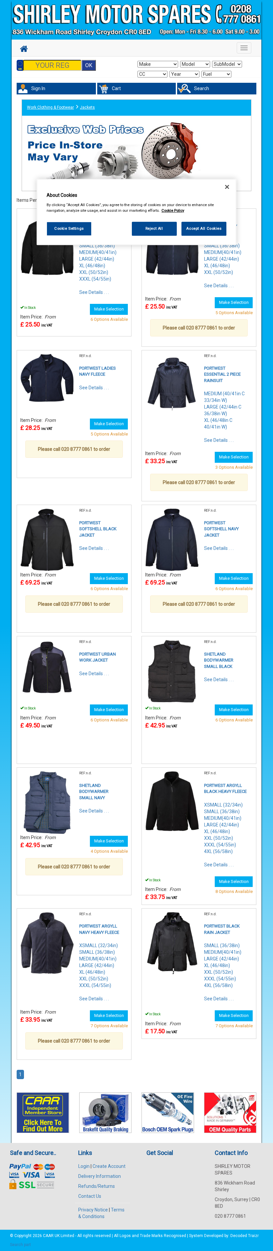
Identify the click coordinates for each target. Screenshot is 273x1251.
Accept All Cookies (203, 228)
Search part (20, 1244)
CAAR (48, 1235)
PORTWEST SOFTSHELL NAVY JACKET (221, 529)
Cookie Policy (172, 210)
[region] (136, 212)
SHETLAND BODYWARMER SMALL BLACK (218, 660)
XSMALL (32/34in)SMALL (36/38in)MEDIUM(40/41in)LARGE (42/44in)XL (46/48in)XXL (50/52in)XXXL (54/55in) (98, 965)
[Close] (227, 187)
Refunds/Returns (96, 1186)
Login (84, 1166)
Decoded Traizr (244, 1235)
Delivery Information (99, 1176)
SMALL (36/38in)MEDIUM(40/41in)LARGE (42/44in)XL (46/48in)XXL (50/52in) (222, 259)
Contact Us (89, 1196)
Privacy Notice (93, 1209)
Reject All (154, 228)
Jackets (87, 107)
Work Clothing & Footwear (50, 107)
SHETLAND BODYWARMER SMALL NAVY (94, 791)
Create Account (109, 1166)
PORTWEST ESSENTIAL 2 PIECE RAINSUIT (222, 374)
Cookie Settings (69, 228)
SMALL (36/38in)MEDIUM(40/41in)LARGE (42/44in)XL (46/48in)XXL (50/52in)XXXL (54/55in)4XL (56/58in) (222, 965)
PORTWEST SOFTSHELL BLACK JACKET (98, 529)
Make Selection (109, 309)
